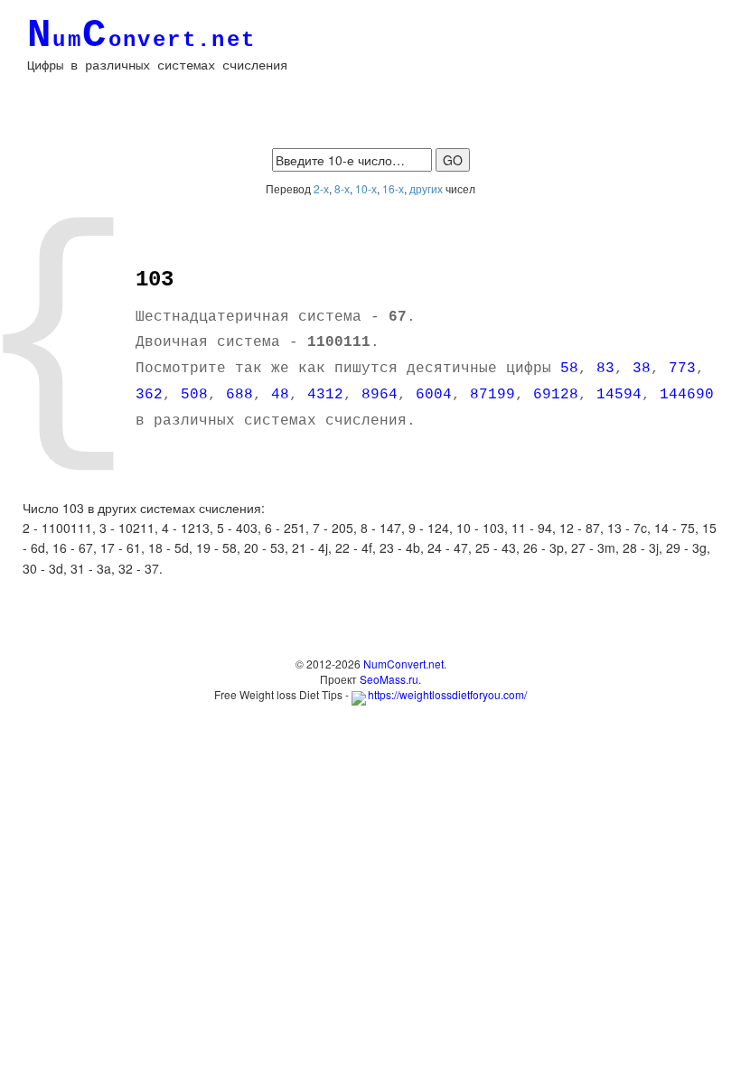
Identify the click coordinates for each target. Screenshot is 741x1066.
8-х (342, 188)
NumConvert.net (403, 663)
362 (149, 395)
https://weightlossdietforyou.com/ (447, 694)
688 (239, 395)
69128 (555, 395)
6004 (434, 395)
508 (194, 395)
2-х (321, 188)
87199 (492, 395)
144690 (687, 395)
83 (605, 368)
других (426, 188)
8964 (379, 395)
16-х (393, 188)
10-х (366, 188)
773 (682, 368)
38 (642, 368)
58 (569, 368)
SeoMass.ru (389, 679)
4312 (325, 395)
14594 (619, 395)
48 (280, 395)
